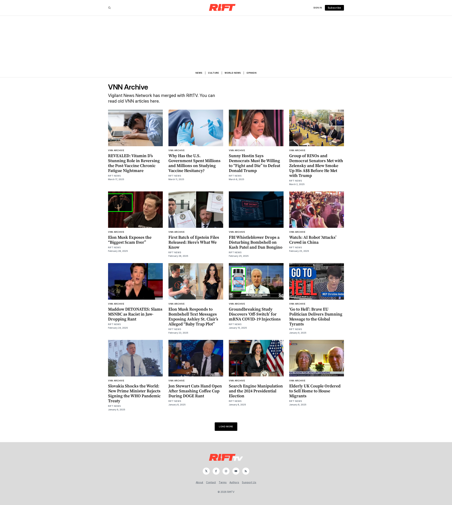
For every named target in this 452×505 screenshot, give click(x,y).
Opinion (251, 73)
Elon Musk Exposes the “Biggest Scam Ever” (129, 239)
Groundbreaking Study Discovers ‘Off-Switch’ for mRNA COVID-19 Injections (255, 314)
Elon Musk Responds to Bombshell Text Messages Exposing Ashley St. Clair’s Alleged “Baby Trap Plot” (193, 316)
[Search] (109, 7)
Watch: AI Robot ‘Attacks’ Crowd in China (312, 239)
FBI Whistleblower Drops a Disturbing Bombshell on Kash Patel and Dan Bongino (255, 242)
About (199, 482)
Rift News (114, 175)
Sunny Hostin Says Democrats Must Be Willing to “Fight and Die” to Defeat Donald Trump (254, 163)
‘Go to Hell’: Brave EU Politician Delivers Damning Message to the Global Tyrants (315, 316)
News (198, 73)
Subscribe (334, 7)
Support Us (249, 482)
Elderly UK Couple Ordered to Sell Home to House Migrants (315, 391)
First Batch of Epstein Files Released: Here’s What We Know (193, 242)
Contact (211, 482)
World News (233, 73)
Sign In (317, 7)
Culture (213, 73)
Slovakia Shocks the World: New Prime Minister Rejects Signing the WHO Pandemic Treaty (134, 393)
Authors (234, 482)
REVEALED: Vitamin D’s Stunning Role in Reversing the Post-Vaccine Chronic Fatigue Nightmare (134, 163)
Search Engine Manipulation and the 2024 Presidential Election (256, 391)
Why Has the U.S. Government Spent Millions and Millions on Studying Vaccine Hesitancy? (194, 163)
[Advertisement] (226, 42)
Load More (226, 426)
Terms (223, 482)
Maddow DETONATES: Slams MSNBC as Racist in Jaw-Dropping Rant (135, 314)
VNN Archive (116, 150)
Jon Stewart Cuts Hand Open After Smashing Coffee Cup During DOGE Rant (195, 391)
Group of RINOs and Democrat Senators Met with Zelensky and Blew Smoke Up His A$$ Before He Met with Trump (316, 165)
